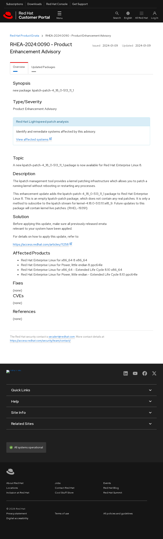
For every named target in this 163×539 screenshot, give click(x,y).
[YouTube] (135, 375)
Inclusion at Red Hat (17, 492)
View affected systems (32, 139)
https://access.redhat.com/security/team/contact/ (40, 340)
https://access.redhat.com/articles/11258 (41, 244)
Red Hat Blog (111, 487)
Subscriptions (14, 4)
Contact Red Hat (64, 487)
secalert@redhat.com (62, 336)
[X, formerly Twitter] (154, 375)
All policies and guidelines (118, 513)
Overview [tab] (19, 67)
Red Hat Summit (112, 492)
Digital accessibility (17, 518)
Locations (12, 487)
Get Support (80, 4)
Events (107, 483)
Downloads (34, 4)
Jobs (57, 483)
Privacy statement (16, 513)
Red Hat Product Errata (24, 35)
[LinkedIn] (125, 375)
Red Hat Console (57, 4)
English (128, 17)
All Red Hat (141, 17)
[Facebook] (144, 375)
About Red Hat (14, 483)
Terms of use (62, 513)
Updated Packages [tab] (43, 67)
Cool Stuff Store (64, 492)
